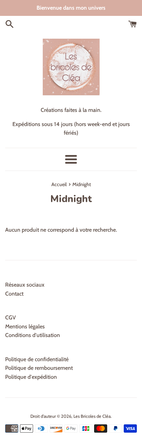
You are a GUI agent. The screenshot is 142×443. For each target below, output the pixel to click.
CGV (10, 317)
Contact (14, 293)
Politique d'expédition (31, 377)
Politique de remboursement (39, 368)
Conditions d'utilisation (32, 335)
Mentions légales (25, 326)
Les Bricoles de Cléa (92, 416)
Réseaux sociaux (24, 284)
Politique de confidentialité (37, 359)
